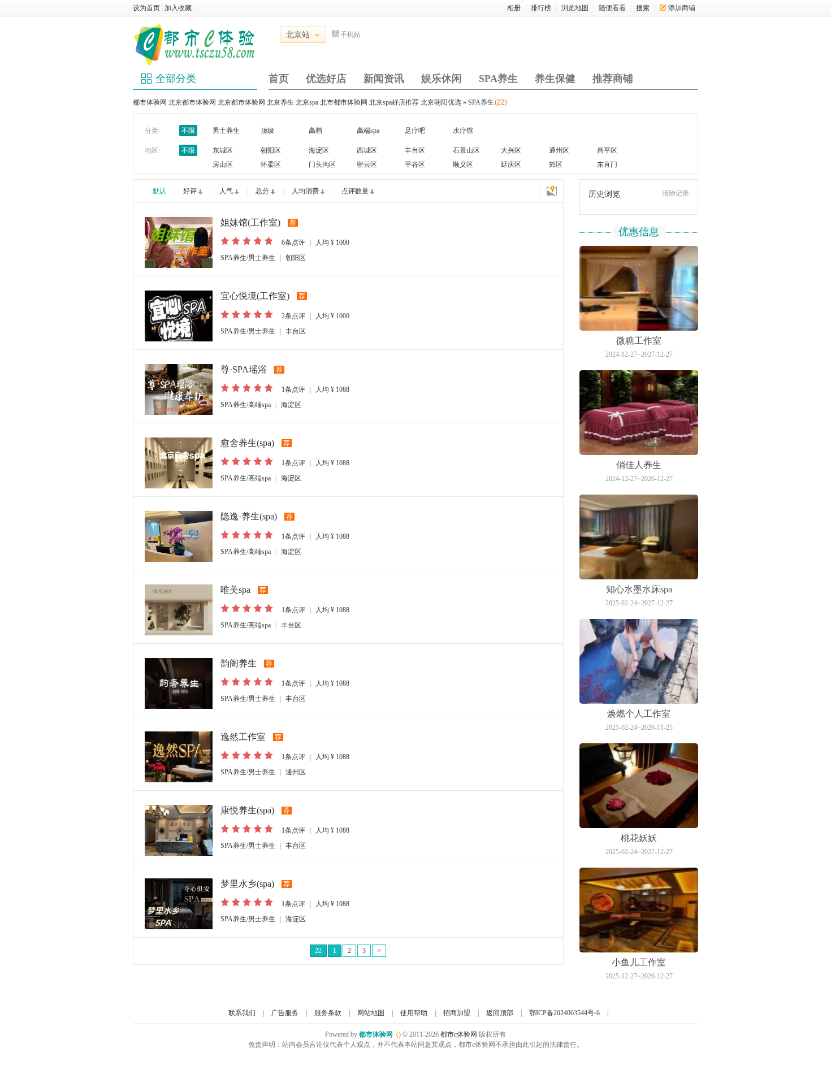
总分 (262, 191)
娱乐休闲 (441, 78)
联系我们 (242, 1013)
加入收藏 (178, 8)
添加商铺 (681, 8)
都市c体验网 (458, 1034)
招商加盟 (456, 1013)
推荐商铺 (612, 78)
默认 (159, 191)
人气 (226, 191)
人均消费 (305, 191)
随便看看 (612, 8)
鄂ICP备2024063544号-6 (564, 1013)
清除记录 (675, 193)
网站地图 (370, 1013)
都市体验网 (376, 1034)
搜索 (643, 8)
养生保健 (555, 78)
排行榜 (541, 8)
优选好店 (326, 78)
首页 (279, 78)
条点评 (293, 242)
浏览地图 (574, 8)
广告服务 (284, 1013)
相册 (514, 8)
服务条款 (327, 1013)
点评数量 (355, 191)
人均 (332, 242)
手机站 (350, 34)
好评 (190, 191)
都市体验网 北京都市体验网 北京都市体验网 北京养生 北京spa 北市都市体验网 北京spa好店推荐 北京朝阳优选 (297, 102)
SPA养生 (498, 78)
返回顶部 (499, 1013)
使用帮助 (413, 1013)
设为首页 (146, 8)
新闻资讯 (383, 78)
